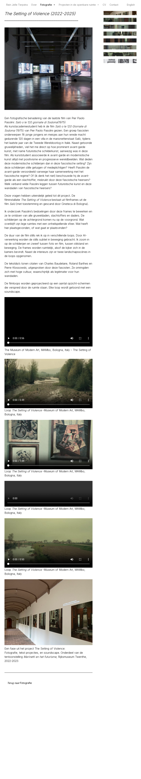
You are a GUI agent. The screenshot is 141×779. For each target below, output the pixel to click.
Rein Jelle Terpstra (17, 4)
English (131, 4)
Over (34, 4)
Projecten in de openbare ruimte (77, 4)
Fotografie (46, 4)
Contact (114, 4)
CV (104, 4)
